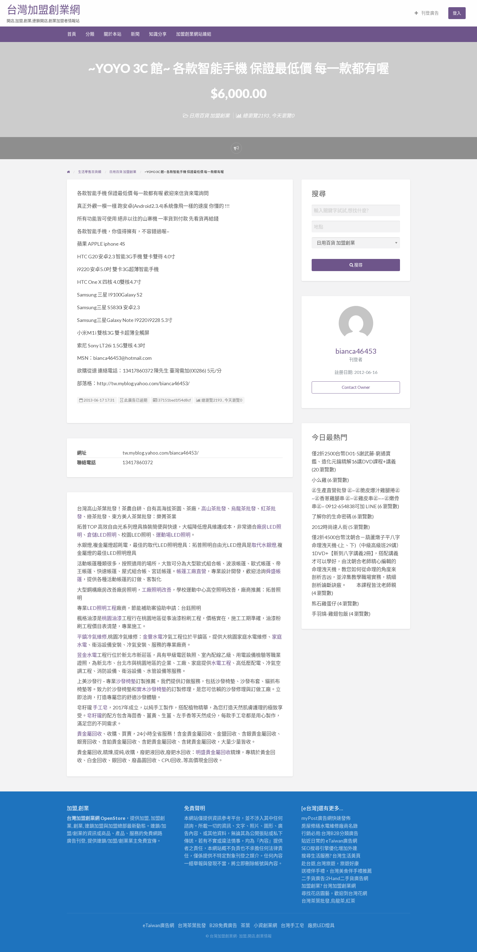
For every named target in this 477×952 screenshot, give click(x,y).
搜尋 (357, 264)
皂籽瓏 (94, 715)
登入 (457, 13)
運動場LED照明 (173, 535)
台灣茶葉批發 (315, 901)
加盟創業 (341, 886)
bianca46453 (356, 351)
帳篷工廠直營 (191, 571)
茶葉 (245, 925)
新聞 (135, 34)
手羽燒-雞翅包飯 (330, 614)
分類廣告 (349, 833)
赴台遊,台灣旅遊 (318, 863)
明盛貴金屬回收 (213, 752)
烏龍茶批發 (243, 508)
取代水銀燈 (263, 545)
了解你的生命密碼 (331, 516)
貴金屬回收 (89, 734)
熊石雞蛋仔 (324, 603)
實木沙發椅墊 (151, 689)
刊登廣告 (429, 13)
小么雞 (319, 480)
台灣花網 (357, 893)
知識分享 (158, 34)
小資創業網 (265, 925)
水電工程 (221, 663)
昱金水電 (87, 655)
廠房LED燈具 (321, 925)
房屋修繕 (310, 826)
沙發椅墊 (126, 681)
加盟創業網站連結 (193, 34)
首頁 (71, 34)
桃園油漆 (112, 618)
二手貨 (347, 878)
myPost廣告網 (316, 818)
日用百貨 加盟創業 (209, 115)
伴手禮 (355, 871)
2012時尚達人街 (330, 527)
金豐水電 (153, 637)
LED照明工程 (101, 608)
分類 (90, 34)
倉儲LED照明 (101, 535)
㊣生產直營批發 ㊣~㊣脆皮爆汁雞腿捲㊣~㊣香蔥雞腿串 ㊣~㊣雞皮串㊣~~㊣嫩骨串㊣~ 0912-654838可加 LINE (356, 498)
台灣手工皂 (292, 925)
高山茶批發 (213, 508)
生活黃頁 (351, 856)
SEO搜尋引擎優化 (319, 848)
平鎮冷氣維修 (92, 637)
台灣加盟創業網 (43, 9)
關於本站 (112, 34)
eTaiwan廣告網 (341, 841)
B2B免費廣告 (223, 925)
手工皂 (100, 707)
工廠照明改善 (156, 590)
